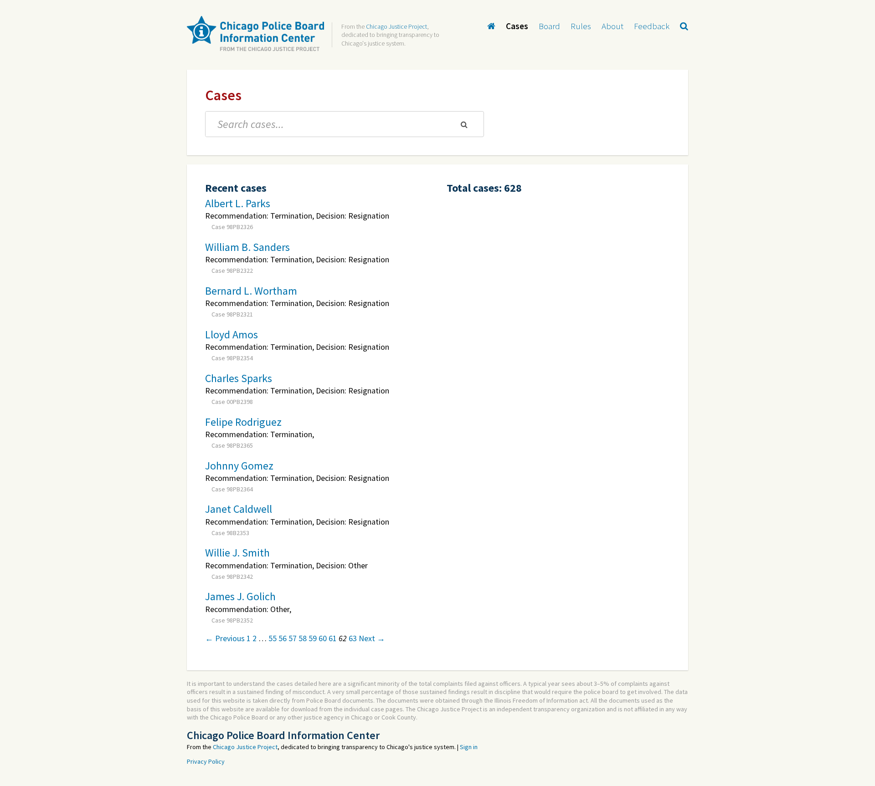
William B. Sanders (247, 247)
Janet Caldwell (238, 509)
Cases (517, 25)
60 (323, 638)
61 (333, 638)
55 (272, 638)
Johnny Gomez (239, 466)
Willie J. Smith (237, 553)
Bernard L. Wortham (251, 291)
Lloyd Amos (231, 334)
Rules (581, 25)
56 (282, 638)
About (612, 25)
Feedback (651, 25)
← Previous (225, 638)
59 (313, 638)
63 (353, 638)
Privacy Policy (206, 761)
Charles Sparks (238, 378)
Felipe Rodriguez (243, 422)
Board (549, 25)
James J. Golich (240, 596)
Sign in (469, 747)
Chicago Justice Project (396, 26)
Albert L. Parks (237, 203)
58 (303, 638)
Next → (372, 638)
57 (292, 638)
